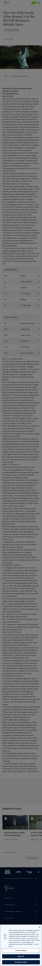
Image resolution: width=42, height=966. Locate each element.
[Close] (39, 927)
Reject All (21, 956)
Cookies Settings (20, 950)
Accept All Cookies (21, 962)
